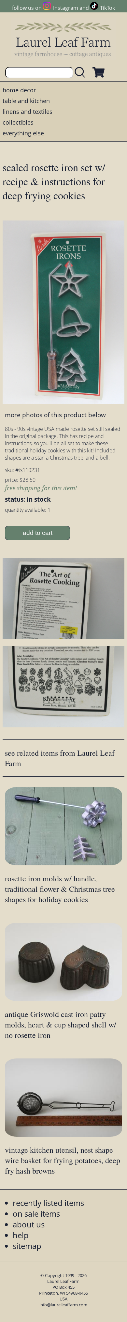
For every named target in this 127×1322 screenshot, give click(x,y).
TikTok (107, 7)
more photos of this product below (55, 414)
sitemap (27, 1245)
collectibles (18, 122)
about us (29, 1224)
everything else (23, 133)
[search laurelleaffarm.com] (81, 72)
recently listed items (48, 1202)
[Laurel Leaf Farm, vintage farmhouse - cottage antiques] (63, 40)
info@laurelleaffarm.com (63, 1305)
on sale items (36, 1213)
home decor (19, 90)
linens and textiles (27, 111)
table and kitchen (26, 101)
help (21, 1235)
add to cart (37, 532)
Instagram (65, 7)
